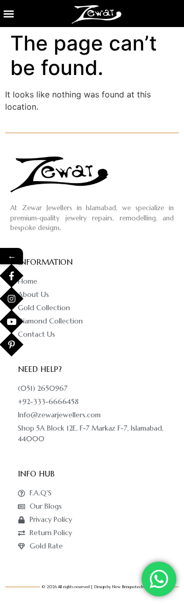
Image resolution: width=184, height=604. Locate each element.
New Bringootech (127, 586)
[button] (8, 13)
